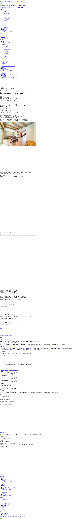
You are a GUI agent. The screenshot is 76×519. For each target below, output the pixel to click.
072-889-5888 (2, 438)
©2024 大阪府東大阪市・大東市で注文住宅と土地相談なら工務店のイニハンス (12, 516)
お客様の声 (4, 29)
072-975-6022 (2, 3)
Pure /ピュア (6, 14)
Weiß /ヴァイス (7, 17)
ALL (1, 328)
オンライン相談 (17, 7)
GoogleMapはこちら (4, 432)
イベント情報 (5, 62)
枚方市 (5, 21)
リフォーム (6, 52)
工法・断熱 (6, 18)
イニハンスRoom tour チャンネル (8, 66)
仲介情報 (6, 27)
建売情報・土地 (7, 60)
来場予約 (23, 7)
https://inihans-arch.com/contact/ (5, 324)
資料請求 (10, 7)
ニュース (4, 73)
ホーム (3, 41)
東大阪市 (6, 19)
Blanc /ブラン (7, 49)
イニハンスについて (6, 9)
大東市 (5, 20)
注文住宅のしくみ (8, 13)
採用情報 (4, 75)
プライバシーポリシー (6, 76)
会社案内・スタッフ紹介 (7, 31)
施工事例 (4, 30)
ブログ (3, 28)
